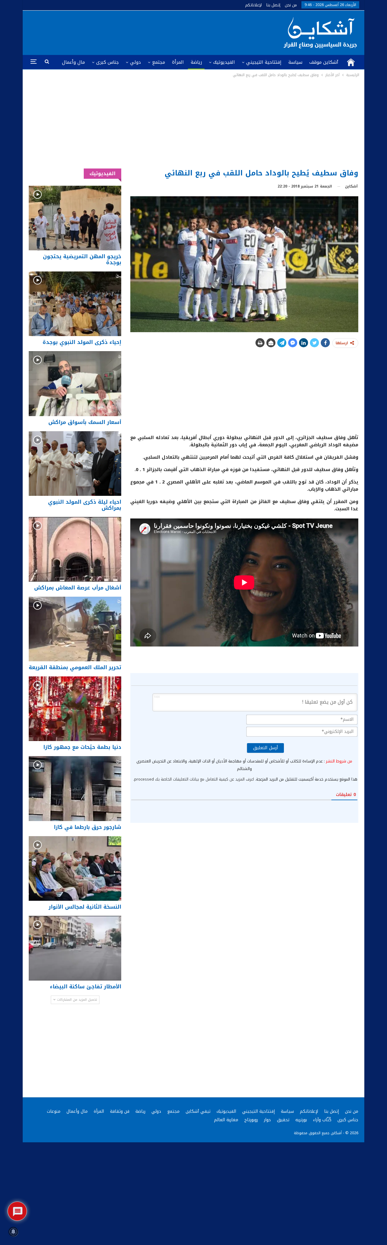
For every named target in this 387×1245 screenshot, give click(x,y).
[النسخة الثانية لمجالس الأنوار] (75, 868)
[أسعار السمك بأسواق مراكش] (75, 383)
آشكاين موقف (323, 62)
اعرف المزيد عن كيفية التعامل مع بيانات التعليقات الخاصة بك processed (194, 779)
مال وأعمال (73, 62)
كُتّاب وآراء (322, 1120)
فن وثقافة (119, 1111)
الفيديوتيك (224, 62)
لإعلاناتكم (253, 5)
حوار (267, 1120)
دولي (135, 62)
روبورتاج (251, 1120)
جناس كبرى (107, 62)
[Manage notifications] (13, 1232)
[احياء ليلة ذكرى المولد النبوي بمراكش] (75, 463)
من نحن (291, 5)
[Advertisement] (194, 123)
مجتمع (158, 62)
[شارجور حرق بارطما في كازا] (75, 788)
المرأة (178, 62)
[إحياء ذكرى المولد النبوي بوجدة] (75, 303)
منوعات (53, 1111)
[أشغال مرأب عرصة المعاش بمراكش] (75, 549)
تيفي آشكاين (198, 1111)
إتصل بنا (273, 5)
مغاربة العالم (226, 1120)
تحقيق (283, 1120)
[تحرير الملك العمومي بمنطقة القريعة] (75, 629)
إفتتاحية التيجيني (263, 62)
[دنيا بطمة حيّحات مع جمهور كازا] (75, 708)
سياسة (295, 62)
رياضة (196, 62)
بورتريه (301, 1120)
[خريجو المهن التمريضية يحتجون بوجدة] (75, 218)
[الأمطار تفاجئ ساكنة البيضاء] (75, 948)
